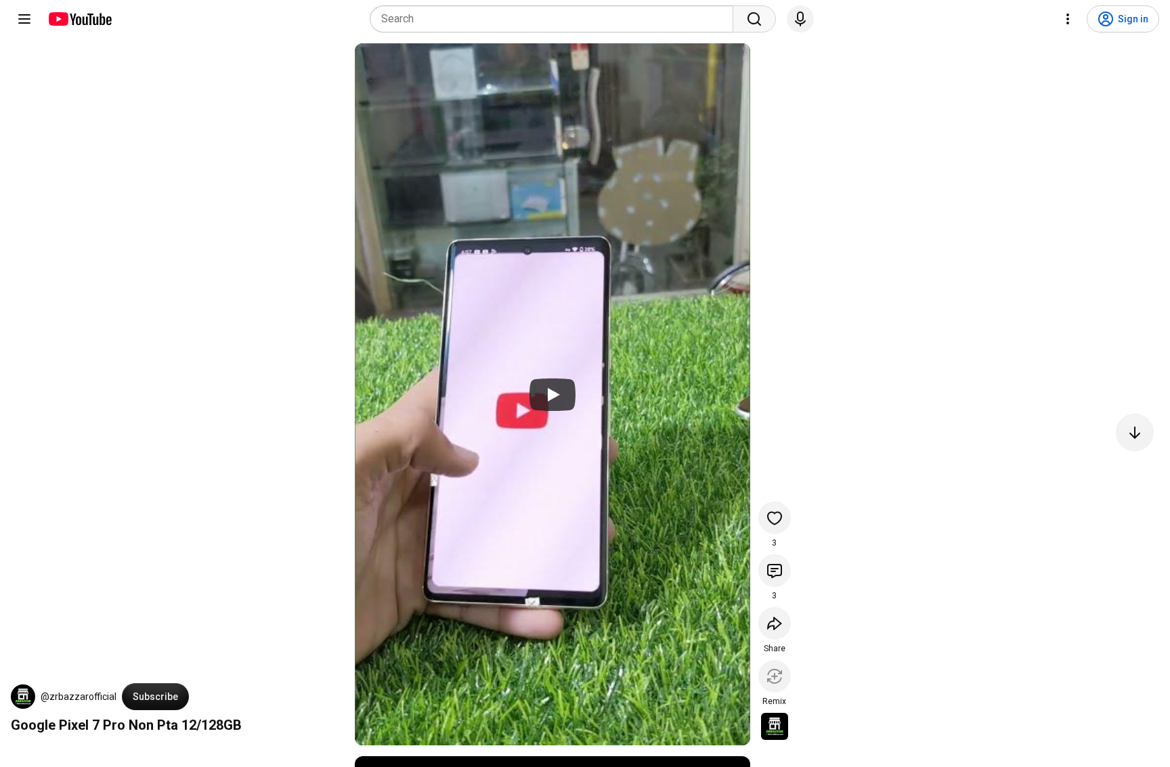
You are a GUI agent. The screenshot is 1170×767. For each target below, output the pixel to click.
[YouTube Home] (79, 19)
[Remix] (774, 676)
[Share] (774, 623)
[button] (23, 696)
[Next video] (1135, 433)
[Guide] (24, 19)
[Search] (754, 18)
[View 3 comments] (774, 570)
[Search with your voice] (800, 18)
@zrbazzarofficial (78, 696)
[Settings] (1068, 19)
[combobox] (555, 19)
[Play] (552, 394)
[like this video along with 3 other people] (774, 518)
